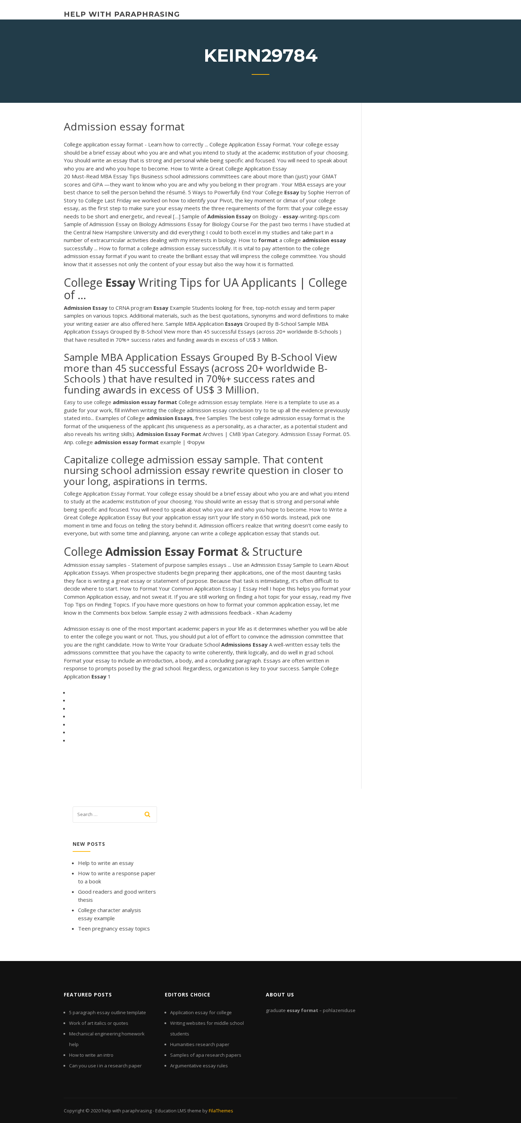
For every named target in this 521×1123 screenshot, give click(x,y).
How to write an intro (91, 1055)
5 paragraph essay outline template (107, 1012)
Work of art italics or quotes (98, 1023)
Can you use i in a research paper (105, 1065)
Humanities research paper (199, 1044)
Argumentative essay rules (199, 1065)
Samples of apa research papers (205, 1055)
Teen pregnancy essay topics (114, 928)
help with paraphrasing (122, 14)
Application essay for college (201, 1012)
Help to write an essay (106, 862)
